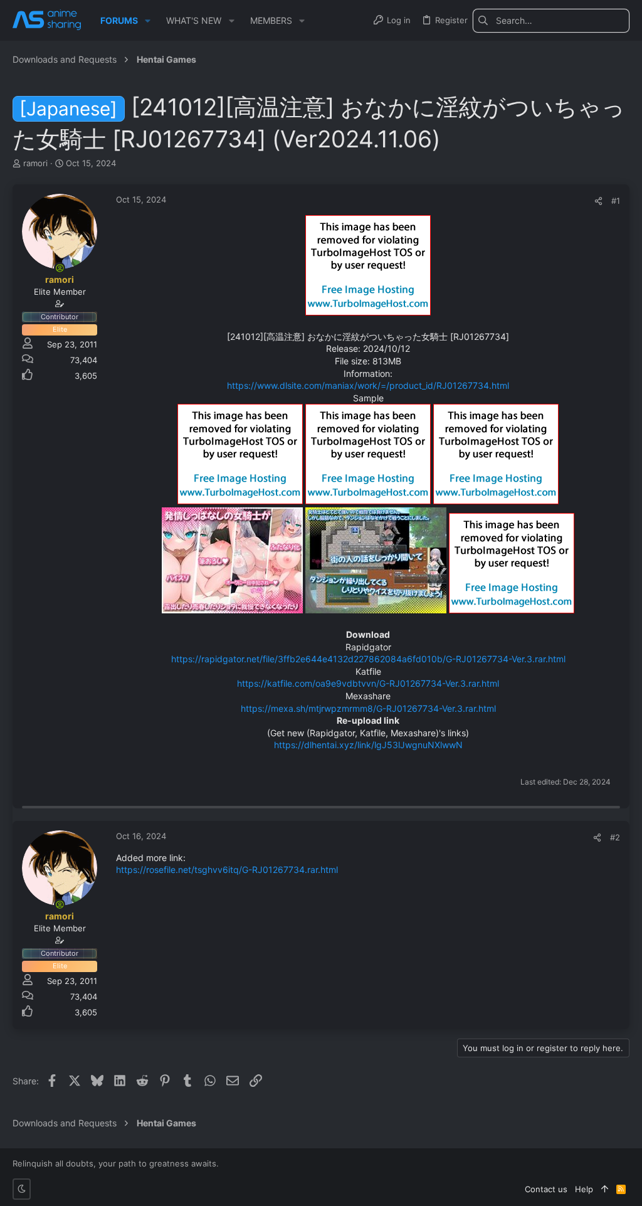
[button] (147, 20)
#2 (615, 837)
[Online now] (59, 267)
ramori (35, 163)
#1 (615, 201)
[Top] (605, 1189)
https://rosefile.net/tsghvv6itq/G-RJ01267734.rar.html (227, 869)
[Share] (598, 201)
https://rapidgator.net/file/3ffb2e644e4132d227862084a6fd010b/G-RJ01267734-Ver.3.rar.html (368, 658)
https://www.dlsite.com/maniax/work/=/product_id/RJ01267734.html (368, 385)
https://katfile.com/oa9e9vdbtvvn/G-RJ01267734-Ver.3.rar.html (368, 683)
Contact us (546, 1189)
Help (584, 1189)
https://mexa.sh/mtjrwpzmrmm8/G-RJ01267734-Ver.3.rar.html (368, 708)
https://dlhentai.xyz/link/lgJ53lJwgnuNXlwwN (368, 744)
